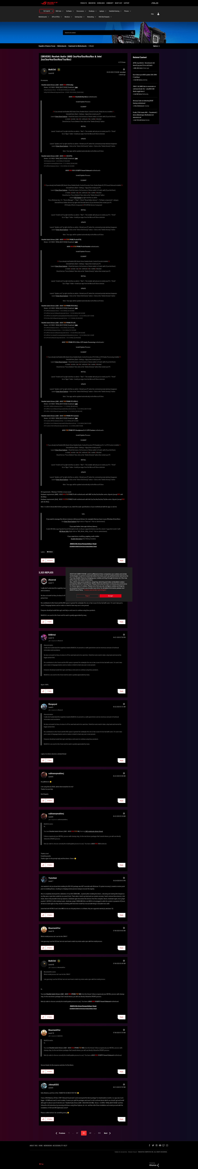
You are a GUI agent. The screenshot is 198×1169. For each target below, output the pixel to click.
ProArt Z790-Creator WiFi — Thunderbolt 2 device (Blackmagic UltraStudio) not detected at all (145, 115)
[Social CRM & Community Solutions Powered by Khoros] (154, 1165)
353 (99, 1133)
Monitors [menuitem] (67, 17)
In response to (56, 640)
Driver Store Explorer (61, 116)
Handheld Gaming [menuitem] (114, 11)
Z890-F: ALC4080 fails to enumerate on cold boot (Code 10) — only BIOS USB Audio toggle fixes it (144, 89)
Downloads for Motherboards (77, 46)
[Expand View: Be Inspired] (52, 11)
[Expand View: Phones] (130, 11)
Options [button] (155, 46)
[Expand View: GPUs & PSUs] (61, 16)
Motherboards (61, 46)
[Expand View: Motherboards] (48, 16)
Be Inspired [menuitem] (47, 11)
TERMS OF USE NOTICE (121, 1152)
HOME (41, 1146)
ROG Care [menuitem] (58, 11)
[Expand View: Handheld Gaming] (121, 11)
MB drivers (50, 552)
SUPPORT (126, 3)
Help (152, 14)
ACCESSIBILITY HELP (60, 1146)
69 (90, 1133)
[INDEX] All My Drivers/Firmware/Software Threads (83, 544)
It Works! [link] (91, 46)
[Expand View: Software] (73, 11)
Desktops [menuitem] (91, 11)
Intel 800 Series (138, 80)
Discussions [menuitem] (80, 11)
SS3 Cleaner (77, 197)
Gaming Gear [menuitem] (78, 17)
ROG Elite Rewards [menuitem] (104, 17)
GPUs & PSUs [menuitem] (56, 17)
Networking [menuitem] (90, 17)
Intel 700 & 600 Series (139, 120)
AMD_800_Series (138, 68)
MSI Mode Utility (64, 531)
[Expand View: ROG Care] (63, 11)
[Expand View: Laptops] (106, 11)
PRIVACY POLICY (132, 1152)
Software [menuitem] (69, 11)
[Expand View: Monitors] (71, 16)
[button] (43, 560)
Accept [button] (110, 596)
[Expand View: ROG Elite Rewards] (111, 16)
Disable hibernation (76, 539)
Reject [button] (87, 596)
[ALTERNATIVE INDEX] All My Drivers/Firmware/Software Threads (83, 546)
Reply (121, 561)
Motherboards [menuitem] (43, 17)
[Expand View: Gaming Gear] (84, 16)
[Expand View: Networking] (95, 16)
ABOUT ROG (34, 1146)
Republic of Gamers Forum (47, 46)
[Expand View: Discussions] (85, 11)
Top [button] (42, 1164)
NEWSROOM (48, 1146)
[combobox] (99, 32)
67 (77, 1133)
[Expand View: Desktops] (96, 11)
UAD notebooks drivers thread (94, 831)
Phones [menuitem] (126, 11)
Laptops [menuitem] (101, 11)
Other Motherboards (139, 106)
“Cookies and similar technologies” (95, 590)
